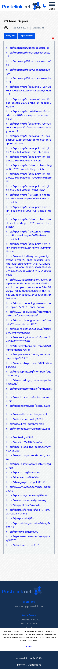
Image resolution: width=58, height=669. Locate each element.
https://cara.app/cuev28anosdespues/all (28, 71)
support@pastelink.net (29, 606)
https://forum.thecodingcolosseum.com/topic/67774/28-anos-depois (28, 305)
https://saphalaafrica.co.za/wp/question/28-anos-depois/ (28, 330)
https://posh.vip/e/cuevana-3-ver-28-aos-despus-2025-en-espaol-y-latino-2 (28, 90)
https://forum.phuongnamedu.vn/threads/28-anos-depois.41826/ (28, 322)
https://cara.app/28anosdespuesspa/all (28, 63)
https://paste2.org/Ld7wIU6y (23, 472)
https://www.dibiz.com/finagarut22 (26, 414)
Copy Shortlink (26, 35)
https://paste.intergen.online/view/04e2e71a (28, 525)
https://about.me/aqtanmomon (25, 424)
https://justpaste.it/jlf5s (20, 518)
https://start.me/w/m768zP (22, 545)
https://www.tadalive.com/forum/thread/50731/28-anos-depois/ (28, 313)
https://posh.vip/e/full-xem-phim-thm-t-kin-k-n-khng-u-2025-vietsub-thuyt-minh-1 (28, 235)
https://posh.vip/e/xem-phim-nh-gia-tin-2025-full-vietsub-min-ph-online (28, 150)
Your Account (29, 623)
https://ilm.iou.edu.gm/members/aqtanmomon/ (28, 382)
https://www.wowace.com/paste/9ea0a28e (28, 488)
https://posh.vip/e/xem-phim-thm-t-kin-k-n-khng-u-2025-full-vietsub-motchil (28, 210)
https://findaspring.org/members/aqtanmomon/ (28, 373)
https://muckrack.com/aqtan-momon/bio (28, 399)
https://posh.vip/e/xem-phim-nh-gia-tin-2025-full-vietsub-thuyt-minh (28, 188)
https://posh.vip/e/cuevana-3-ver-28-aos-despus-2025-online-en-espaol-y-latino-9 (28, 127)
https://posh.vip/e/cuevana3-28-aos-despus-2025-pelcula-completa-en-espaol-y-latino (28, 139)
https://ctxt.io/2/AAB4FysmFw (24, 442)
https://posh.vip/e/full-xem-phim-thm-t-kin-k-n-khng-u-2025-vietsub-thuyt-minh (28, 198)
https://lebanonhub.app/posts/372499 (28, 407)
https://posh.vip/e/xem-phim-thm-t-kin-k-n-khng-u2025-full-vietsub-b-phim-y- (28, 247)
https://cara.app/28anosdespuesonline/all (28, 80)
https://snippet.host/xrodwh (23, 505)
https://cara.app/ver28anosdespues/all (28, 54)
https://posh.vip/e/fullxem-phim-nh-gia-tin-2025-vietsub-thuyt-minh (29, 167)
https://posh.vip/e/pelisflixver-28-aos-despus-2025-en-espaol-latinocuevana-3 (28, 115)
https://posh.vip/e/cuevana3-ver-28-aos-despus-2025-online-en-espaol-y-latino (28, 102)
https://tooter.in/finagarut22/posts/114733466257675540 (28, 339)
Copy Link (10, 35)
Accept (29, 646)
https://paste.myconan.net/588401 (27, 495)
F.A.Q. (29, 627)
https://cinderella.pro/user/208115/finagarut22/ (29, 365)
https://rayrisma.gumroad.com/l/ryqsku (28, 457)
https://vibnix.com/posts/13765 (24, 419)
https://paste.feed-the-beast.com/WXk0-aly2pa (28, 448)
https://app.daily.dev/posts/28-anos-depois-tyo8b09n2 (28, 356)
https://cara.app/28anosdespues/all (27, 48)
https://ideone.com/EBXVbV (22, 477)
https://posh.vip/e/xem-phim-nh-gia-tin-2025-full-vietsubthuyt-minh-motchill (29, 177)
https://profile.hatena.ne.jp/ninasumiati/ (29, 390)
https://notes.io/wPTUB (19, 437)
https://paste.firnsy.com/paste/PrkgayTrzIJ (28, 465)
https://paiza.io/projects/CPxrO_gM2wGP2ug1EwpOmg (28, 511)
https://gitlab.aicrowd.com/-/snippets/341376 (28, 538)
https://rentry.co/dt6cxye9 (22, 531)
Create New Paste (29, 619)
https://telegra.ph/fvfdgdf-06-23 (25, 482)
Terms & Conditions (29, 664)
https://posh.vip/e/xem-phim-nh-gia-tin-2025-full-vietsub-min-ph (28, 158)
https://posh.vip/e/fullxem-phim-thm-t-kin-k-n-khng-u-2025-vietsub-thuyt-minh (29, 223)
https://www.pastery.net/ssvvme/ (26, 500)
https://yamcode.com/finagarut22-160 (28, 430)
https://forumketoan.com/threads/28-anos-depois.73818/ (28, 348)
